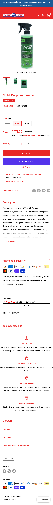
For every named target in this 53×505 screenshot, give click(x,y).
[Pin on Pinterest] (39, 190)
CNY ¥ (6, 458)
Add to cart (26, 153)
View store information (15, 181)
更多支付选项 (26, 167)
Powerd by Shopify (9, 499)
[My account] (43, 15)
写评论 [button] (26, 305)
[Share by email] (48, 190)
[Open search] (38, 15)
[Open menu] (4, 11)
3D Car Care (8, 106)
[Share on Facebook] (34, 190)
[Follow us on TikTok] (14, 471)
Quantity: (6, 144)
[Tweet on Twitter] (44, 190)
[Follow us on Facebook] (4, 471)
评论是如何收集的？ (12, 312)
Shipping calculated (31, 135)
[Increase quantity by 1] (28, 143)
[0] (48, 15)
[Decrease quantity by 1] (14, 143)
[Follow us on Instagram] (9, 471)
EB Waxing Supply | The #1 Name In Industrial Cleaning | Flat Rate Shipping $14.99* (26, 3)
